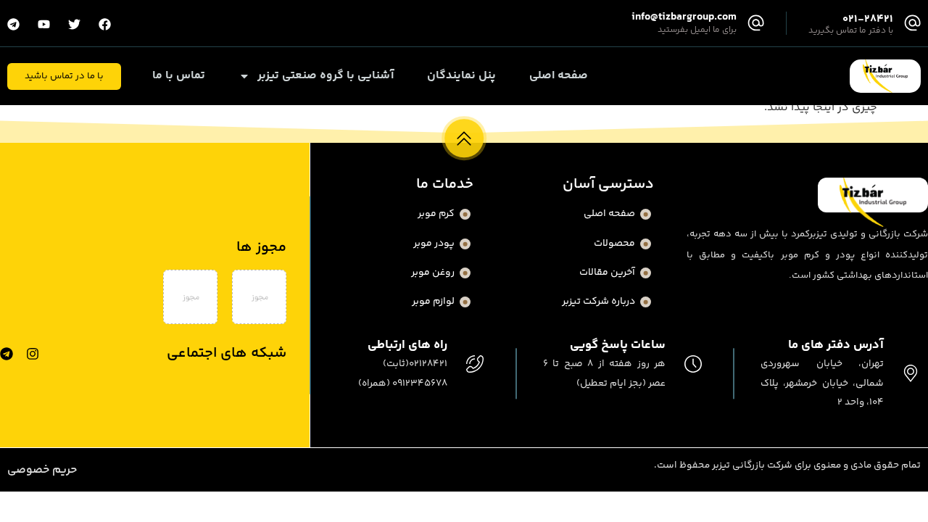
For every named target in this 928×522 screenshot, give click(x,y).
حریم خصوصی (42, 470)
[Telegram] (6, 353)
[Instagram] (32, 353)
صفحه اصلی (558, 76)
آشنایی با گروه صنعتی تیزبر (325, 76)
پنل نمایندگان (461, 76)
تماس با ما (178, 76)
